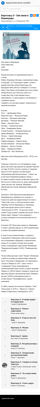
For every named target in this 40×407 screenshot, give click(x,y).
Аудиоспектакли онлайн (17, 2)
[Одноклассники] (34, 15)
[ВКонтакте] (31, 15)
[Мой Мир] (37, 15)
